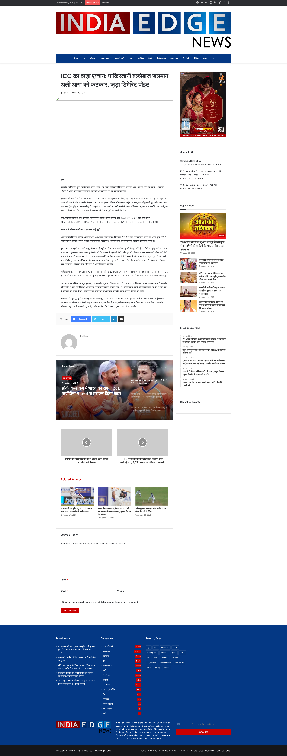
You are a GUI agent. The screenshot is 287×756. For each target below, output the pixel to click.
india (182, 652)
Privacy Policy (197, 750)
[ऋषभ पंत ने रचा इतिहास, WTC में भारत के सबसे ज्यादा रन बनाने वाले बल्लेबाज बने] (77, 496)
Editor (65, 93)
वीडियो (196, 58)
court (175, 647)
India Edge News (103, 750)
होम (76, 58)
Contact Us (183, 750)
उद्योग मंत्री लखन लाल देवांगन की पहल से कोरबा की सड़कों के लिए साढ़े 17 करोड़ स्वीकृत (212, 305)
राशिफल (106, 699)
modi (156, 657)
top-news (179, 663)
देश (84, 58)
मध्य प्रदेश (105, 58)
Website (120, 591)
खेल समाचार (174, 58)
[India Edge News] (143, 30)
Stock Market (165, 663)
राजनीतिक (140, 58)
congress (165, 647)
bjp (148, 647)
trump (157, 668)
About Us (152, 750)
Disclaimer (210, 750)
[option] (114, 390)
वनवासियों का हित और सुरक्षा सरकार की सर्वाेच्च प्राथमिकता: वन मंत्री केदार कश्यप (212, 290)
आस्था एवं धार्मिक (109, 689)
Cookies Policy (223, 750)
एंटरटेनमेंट (186, 58)
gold (174, 652)
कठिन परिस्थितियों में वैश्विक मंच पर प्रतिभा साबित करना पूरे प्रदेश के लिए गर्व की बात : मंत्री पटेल (136, 2)
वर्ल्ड (131, 58)
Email (64, 591)
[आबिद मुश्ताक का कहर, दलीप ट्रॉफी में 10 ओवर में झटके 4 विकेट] (151, 496)
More (205, 58)
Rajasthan (151, 663)
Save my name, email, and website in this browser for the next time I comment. (100, 602)
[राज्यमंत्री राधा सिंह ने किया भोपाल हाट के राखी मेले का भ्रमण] (188, 264)
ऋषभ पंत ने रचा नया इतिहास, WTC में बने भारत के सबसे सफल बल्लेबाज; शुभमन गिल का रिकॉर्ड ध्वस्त (114, 511)
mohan (164, 657)
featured (164, 652)
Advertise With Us (167, 750)
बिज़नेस (150, 58)
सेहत (104, 694)
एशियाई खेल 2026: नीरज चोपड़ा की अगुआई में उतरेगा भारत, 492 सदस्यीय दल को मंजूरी (92, 390)
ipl (148, 657)
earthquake (152, 652)
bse (155, 647)
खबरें (104, 713)
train (149, 668)
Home (143, 750)
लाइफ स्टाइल (108, 704)
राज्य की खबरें (119, 58)
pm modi (175, 657)
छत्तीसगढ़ (92, 58)
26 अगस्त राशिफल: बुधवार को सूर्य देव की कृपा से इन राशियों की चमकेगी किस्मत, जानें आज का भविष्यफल (202, 245)
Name (64, 579)
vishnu (167, 668)
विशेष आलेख (161, 58)
